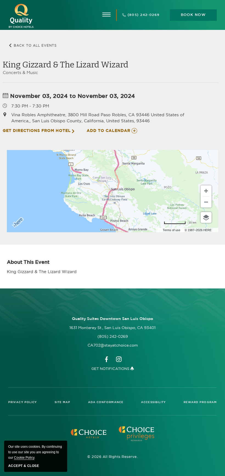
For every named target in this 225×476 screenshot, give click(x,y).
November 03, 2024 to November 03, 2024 (72, 96)
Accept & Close (23, 466)
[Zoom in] (206, 190)
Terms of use (171, 230)
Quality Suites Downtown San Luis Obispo (112, 319)
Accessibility (153, 402)
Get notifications (110, 368)
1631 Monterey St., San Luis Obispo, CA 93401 (112, 327)
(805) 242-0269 (144, 14)
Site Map (63, 402)
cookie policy (24, 458)
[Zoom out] (206, 202)
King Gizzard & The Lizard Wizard (65, 65)
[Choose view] (206, 217)
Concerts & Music (20, 72)
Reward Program (200, 402)
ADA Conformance (106, 402)
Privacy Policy (22, 402)
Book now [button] (193, 14)
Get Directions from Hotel (37, 130)
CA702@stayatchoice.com (113, 345)
